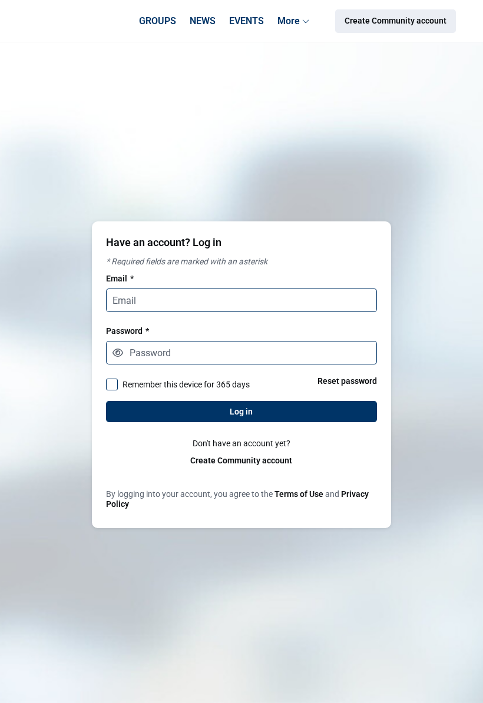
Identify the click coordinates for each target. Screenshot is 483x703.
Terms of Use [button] (298, 494)
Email (120, 278)
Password (127, 331)
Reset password (347, 381)
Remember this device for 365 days (186, 384)
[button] (118, 353)
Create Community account (241, 460)
